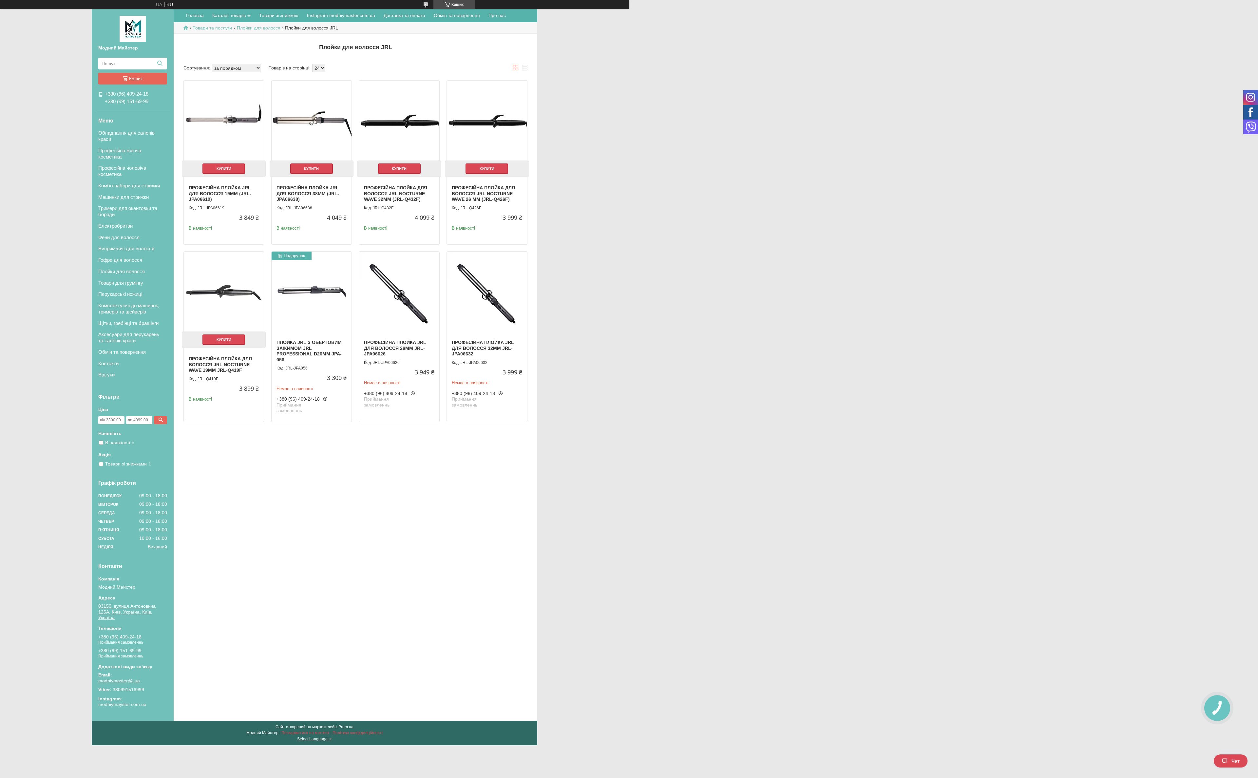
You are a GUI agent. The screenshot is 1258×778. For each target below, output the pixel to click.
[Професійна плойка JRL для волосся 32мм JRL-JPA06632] (487, 292)
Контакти (108, 363)
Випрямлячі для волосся (126, 248)
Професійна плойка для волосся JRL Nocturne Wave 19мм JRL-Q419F (220, 364)
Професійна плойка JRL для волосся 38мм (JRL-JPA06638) (307, 193)
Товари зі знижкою (278, 15)
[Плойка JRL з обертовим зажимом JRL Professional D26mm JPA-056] (312, 292)
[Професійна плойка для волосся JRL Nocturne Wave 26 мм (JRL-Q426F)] (487, 121)
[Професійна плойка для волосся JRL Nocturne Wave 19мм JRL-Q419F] (224, 292)
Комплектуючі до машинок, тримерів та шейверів (128, 308)
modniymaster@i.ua (119, 680)
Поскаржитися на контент (305, 733)
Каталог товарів (229, 15)
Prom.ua (345, 727)
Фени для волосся (119, 237)
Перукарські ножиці (120, 294)
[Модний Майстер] (133, 28)
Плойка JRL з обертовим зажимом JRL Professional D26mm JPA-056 (309, 351)
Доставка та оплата (404, 15)
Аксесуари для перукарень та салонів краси (128, 337)
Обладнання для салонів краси (126, 136)
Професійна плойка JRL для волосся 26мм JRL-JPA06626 (395, 348)
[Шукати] (159, 63)
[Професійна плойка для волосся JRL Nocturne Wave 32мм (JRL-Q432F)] (399, 121)
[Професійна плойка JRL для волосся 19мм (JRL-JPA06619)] (224, 121)
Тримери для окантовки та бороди (127, 211)
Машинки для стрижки (123, 197)
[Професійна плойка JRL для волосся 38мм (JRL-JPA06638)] (312, 121)
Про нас (497, 15)
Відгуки (106, 374)
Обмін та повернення (122, 352)
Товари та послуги (212, 28)
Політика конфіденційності (358, 733)
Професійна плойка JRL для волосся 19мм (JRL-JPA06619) (220, 193)
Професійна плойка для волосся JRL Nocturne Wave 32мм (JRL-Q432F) (395, 193)
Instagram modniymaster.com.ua (341, 15)
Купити (224, 169)
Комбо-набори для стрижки (129, 185)
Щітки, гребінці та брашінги (128, 323)
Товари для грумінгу (120, 283)
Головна (195, 15)
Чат (1235, 761)
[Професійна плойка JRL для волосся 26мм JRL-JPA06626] (399, 292)
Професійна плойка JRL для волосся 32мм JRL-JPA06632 (483, 348)
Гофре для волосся (120, 260)
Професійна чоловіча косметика (122, 171)
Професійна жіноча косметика (119, 154)
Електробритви (115, 226)
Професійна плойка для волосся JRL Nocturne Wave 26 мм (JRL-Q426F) (483, 193)
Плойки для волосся (121, 271)
